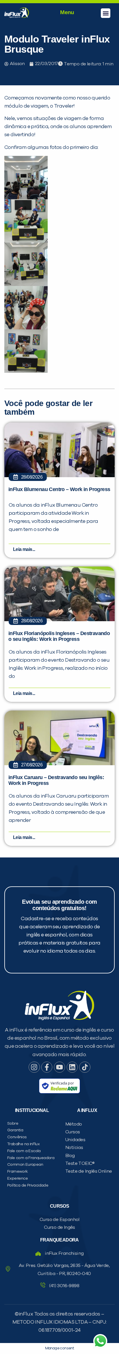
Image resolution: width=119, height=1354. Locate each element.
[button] (105, 13)
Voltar (29, 369)
